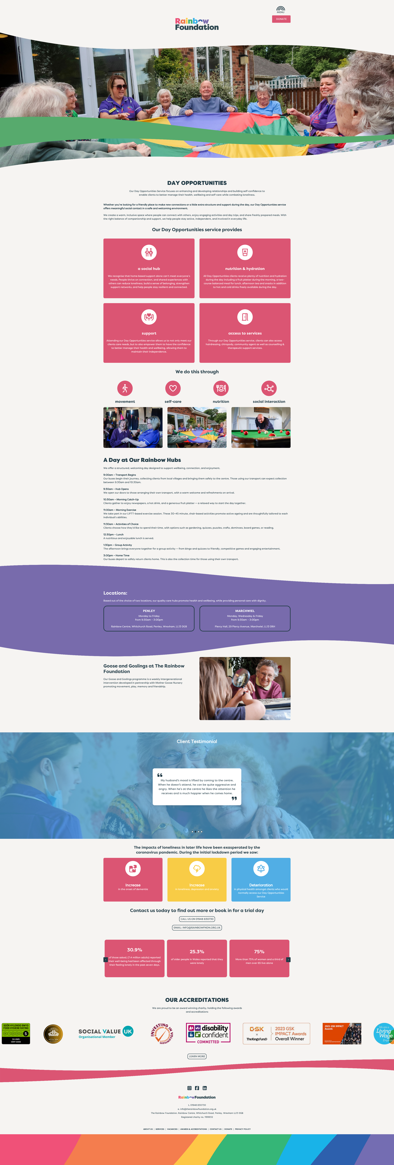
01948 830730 (198, 1105)
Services (160, 1129)
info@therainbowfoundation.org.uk (198, 1109)
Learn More (197, 1056)
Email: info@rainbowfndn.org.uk (197, 927)
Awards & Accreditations (193, 1129)
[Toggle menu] (281, 8)
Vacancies (172, 1129)
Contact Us (215, 1129)
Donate (281, 19)
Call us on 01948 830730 (197, 919)
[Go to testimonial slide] (192, 832)
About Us (148, 1129)
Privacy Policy (243, 1129)
